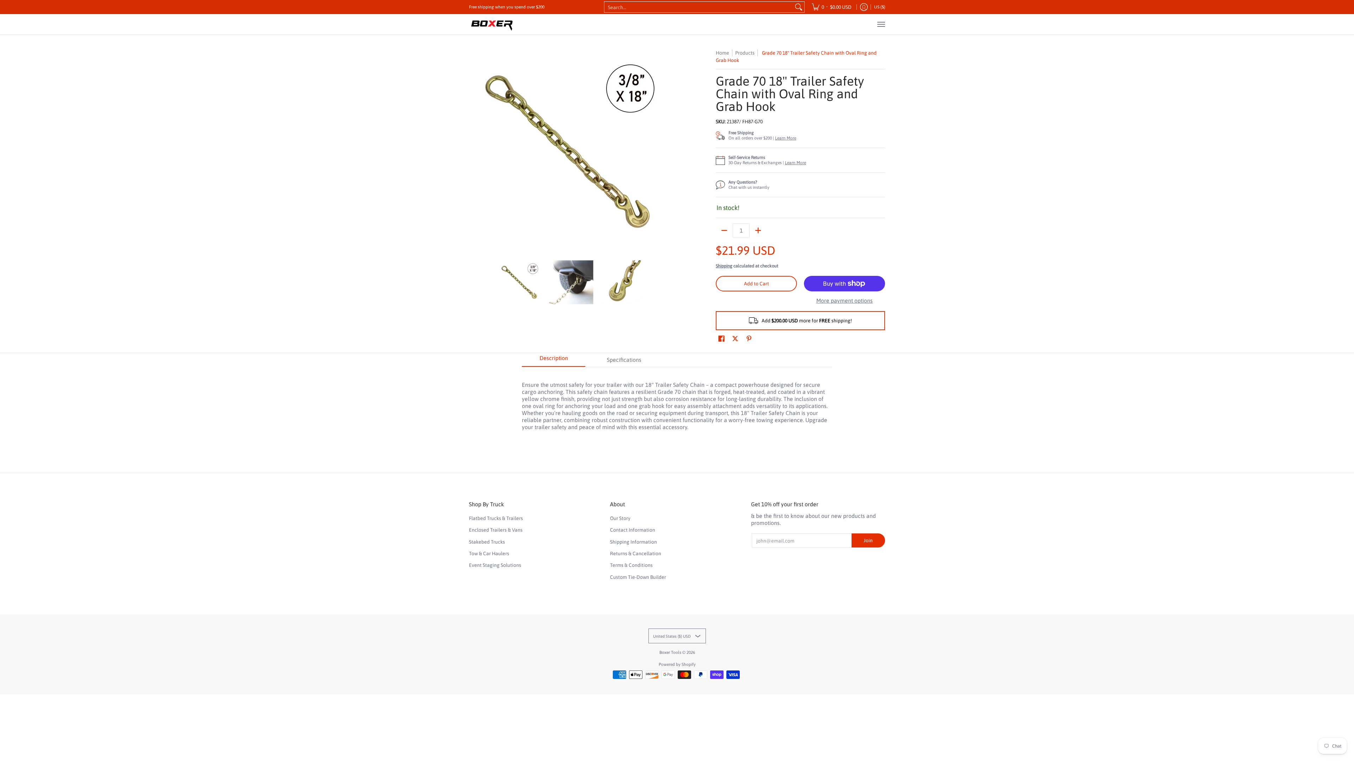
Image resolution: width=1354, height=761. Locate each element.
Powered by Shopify (677, 664)
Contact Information (632, 530)
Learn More (785, 138)
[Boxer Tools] (492, 24)
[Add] (758, 230)
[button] (721, 338)
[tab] (553, 360)
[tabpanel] (677, 402)
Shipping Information (633, 542)
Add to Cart (756, 283)
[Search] (798, 7)
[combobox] (698, 7)
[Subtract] (724, 230)
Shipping (724, 265)
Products (745, 53)
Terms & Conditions (631, 565)
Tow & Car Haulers (489, 553)
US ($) (879, 7)
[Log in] (864, 7)
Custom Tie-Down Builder (638, 577)
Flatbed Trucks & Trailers (496, 518)
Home (722, 53)
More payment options (844, 300)
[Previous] (474, 151)
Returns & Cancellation (635, 553)
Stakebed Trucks (487, 542)
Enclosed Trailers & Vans (496, 530)
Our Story (620, 518)
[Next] (668, 151)
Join (868, 540)
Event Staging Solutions (495, 565)
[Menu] (881, 24)
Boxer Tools (670, 652)
